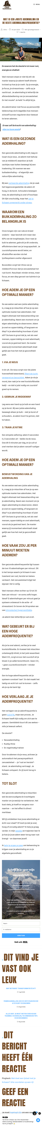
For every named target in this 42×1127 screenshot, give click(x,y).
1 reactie (22, 32)
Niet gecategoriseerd (32, 29)
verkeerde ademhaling (19, 183)
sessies (18, 831)
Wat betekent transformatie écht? (21, 988)
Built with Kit (21, 942)
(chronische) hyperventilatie (19, 610)
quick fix (11, 715)
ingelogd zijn (16, 1112)
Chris (5, 29)
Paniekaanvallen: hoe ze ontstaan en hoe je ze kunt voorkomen (21, 1002)
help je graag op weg (13, 845)
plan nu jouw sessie (11, 129)
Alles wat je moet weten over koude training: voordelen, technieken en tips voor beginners (21, 1016)
